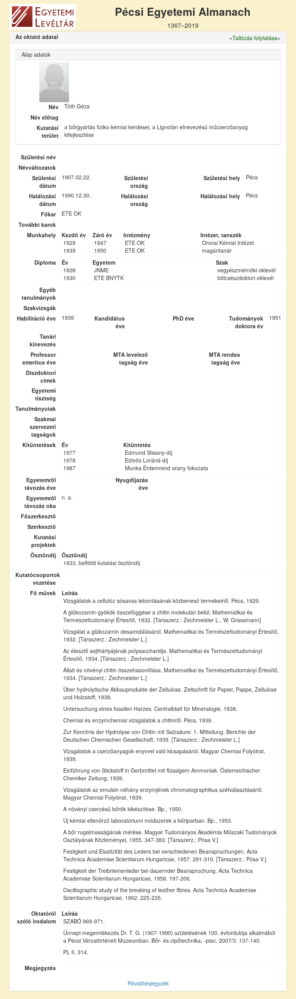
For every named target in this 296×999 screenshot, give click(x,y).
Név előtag (44, 117)
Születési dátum (44, 181)
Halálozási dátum (42, 200)
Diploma (45, 262)
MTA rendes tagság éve (224, 358)
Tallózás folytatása (255, 38)
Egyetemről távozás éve (40, 483)
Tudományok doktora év (246, 322)
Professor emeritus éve (39, 358)
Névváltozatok (37, 167)
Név (54, 107)
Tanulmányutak (35, 408)
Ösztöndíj (43, 555)
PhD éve (183, 318)
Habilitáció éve (36, 318)
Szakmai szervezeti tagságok (43, 426)
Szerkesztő (41, 526)
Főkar (48, 214)
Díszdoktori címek (41, 376)
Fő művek (43, 593)
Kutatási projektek (43, 540)
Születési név (38, 157)
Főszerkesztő (38, 516)
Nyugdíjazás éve (132, 483)
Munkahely (41, 235)
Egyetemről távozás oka (40, 502)
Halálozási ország (134, 200)
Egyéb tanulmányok (39, 293)
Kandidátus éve (109, 322)
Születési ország (136, 181)
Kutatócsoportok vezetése (35, 578)
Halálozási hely (220, 196)
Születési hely (222, 178)
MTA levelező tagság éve (130, 358)
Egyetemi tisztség (44, 394)
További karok (37, 224)
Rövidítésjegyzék (148, 983)
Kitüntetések (39, 445)
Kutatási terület (48, 131)
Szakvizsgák (40, 308)
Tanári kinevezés (43, 340)
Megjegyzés (40, 968)
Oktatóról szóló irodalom (36, 917)
